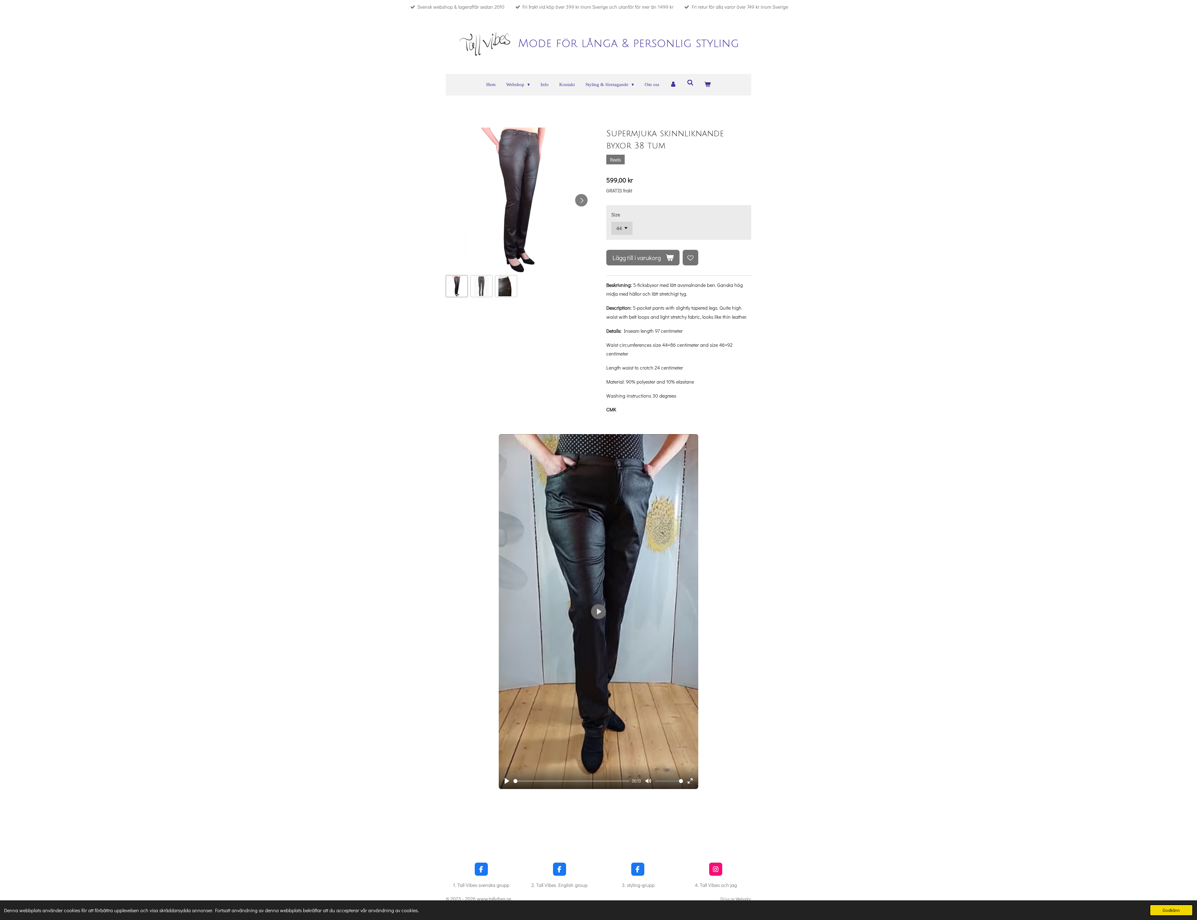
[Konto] (673, 84)
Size (615, 214)
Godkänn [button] (1171, 910)
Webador (743, 899)
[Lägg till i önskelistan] (690, 257)
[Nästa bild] (581, 200)
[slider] (571, 781)
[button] (457, 286)
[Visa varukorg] (707, 84)
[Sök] (690, 83)
